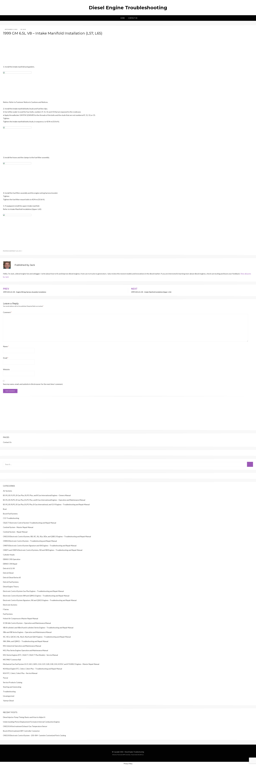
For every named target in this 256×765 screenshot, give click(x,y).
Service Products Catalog (12, 682)
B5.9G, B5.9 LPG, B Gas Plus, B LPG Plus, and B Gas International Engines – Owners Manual (37, 495)
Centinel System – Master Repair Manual (18, 527)
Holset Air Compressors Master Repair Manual (20, 618)
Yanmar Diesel (8, 701)
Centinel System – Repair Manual (15, 532)
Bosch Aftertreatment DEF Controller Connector (21, 731)
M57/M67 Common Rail (12, 660)
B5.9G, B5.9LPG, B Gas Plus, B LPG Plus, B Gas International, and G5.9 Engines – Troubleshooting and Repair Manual (46, 504)
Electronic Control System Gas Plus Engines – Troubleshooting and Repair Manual (33, 591)
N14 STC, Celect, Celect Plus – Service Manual (20, 673)
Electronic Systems (10, 605)
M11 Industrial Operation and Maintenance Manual (22, 646)
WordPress (141, 754)
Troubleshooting (9, 691)
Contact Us (132, 18)
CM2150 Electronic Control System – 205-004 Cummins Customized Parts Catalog (34, 735)
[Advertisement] (63, 51)
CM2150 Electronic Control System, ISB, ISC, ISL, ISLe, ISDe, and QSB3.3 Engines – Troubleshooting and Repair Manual (47, 536)
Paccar (5, 678)
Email (5, 358)
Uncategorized (8, 696)
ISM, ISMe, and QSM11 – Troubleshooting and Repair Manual (25, 641)
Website (6, 369)
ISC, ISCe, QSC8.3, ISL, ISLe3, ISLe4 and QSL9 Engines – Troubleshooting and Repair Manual (37, 637)
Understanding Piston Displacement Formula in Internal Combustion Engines (31, 722)
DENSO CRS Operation (11, 559)
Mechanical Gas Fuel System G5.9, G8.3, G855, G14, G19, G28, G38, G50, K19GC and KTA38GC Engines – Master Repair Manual (51, 664)
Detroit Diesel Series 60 (12, 577)
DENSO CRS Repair (10, 564)
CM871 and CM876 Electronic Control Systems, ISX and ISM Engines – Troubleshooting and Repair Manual (42, 550)
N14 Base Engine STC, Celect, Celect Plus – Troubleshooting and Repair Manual (32, 669)
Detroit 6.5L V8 (15, 251)
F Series (6, 609)
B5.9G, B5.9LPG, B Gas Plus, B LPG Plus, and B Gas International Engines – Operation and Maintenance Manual (44, 500)
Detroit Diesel (8, 573)
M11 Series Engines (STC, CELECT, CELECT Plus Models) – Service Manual (30, 655)
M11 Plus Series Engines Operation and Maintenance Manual (25, 650)
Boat (5, 509)
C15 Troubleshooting (11, 518)
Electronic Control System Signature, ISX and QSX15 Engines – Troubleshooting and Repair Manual (39, 600)
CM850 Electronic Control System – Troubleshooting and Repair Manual (30, 541)
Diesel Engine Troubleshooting (128, 8)
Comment (7, 312)
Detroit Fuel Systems (11, 582)
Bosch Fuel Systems (10, 514)
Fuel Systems (8, 614)
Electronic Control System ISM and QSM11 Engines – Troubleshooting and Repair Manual (36, 596)
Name (6, 346)
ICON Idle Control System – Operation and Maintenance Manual (27, 623)
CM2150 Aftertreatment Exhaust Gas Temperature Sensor (25, 726)
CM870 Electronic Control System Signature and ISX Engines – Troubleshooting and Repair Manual (39, 546)
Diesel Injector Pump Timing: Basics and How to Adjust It (24, 717)
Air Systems (7, 491)
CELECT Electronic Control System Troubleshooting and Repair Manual (29, 523)
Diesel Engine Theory (11, 587)
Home (122, 18)
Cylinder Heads (9, 555)
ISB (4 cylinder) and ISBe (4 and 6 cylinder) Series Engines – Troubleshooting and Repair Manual (38, 628)
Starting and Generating (12, 687)
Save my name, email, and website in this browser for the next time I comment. (33, 384)
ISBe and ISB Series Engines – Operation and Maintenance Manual (27, 632)
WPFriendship (126, 754)
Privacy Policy (128, 763)
